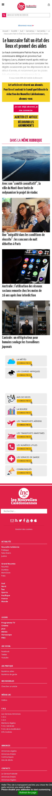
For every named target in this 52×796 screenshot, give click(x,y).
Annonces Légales (9, 751)
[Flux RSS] (16, 520)
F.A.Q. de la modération (11, 729)
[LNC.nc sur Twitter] (20, 520)
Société (14, 31)
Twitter (4, 654)
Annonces (6, 745)
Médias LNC (6, 694)
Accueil (5, 31)
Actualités (6, 541)
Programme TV (8, 622)
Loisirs (5, 617)
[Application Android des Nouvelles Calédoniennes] (31, 520)
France (4, 598)
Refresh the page (27, 792)
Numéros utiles (7, 671)
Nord (3, 586)
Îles (3, 589)
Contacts (6, 768)
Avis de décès (7, 760)
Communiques (7, 757)
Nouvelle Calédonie (10, 547)
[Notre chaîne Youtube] (27, 520)
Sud (21, 31)
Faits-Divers (6, 553)
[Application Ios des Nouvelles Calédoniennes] (35, 520)
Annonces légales (8, 780)
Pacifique (5, 595)
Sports (4, 592)
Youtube (4, 657)
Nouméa (4, 566)
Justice (4, 556)
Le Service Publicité (9, 773)
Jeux (3, 628)
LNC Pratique (7, 666)
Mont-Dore (5, 572)
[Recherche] (4, 15)
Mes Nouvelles (8, 681)
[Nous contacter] (12, 520)
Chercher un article (9, 686)
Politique (5, 550)
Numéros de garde (9, 674)
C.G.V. (3, 720)
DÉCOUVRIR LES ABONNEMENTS (26, 124)
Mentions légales (8, 723)
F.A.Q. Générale (7, 726)
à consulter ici (24, 363)
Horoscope (6, 634)
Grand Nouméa (8, 563)
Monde (4, 601)
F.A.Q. (4, 708)
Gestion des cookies (23, 529)
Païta (3, 575)
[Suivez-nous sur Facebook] (24, 520)
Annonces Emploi (8, 754)
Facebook (5, 651)
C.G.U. (3, 717)
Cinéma (4, 625)
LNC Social (6, 646)
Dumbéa (4, 569)
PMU (3, 637)
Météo (4, 631)
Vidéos (4, 700)
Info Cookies (6, 732)
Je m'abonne (38, 3)
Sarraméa (41, 31)
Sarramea (30, 31)
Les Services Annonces (11, 714)
